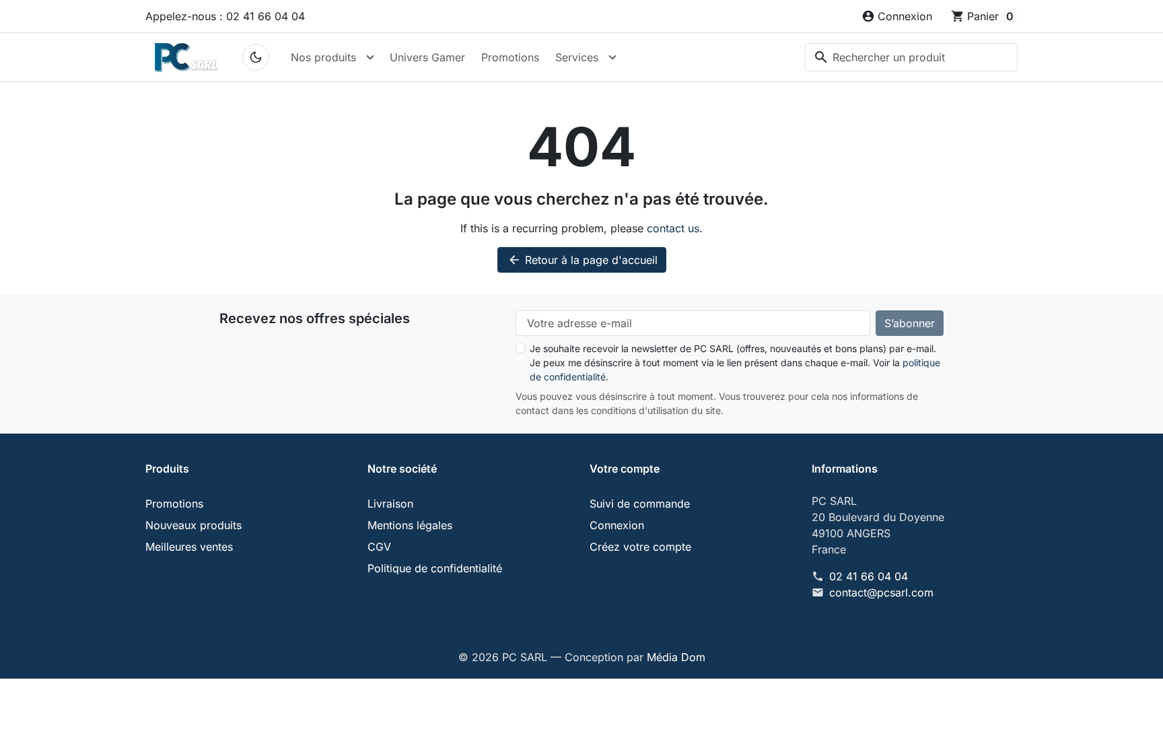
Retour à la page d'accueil (582, 260)
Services (576, 57)
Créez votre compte (640, 546)
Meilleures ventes (189, 546)
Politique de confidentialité (434, 568)
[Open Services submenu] (612, 57)
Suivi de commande (640, 503)
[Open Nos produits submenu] (370, 57)
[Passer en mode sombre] (255, 57)
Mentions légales (409, 525)
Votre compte (625, 468)
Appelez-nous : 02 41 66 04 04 (225, 16)
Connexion (617, 525)
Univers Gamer (427, 57)
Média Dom (676, 657)
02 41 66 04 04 (868, 576)
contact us (673, 228)
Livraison (390, 503)
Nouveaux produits (193, 525)
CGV (379, 546)
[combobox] (911, 57)
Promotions (510, 57)
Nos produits (323, 57)
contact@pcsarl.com (881, 592)
